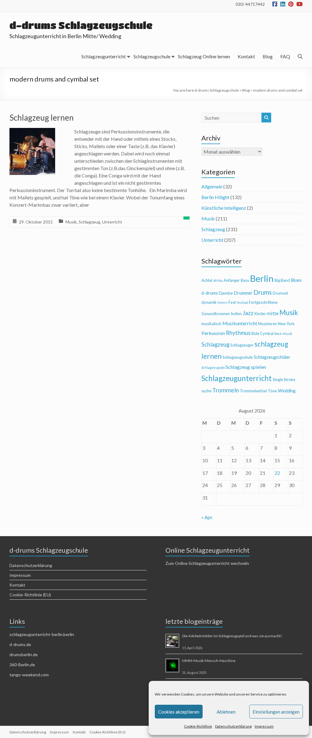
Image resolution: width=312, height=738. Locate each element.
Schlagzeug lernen (41, 117)
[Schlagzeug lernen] (32, 132)
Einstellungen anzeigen (276, 711)
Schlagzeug (89, 221)
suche (206, 390)
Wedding (287, 390)
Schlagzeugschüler (272, 357)
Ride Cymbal (262, 333)
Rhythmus (238, 332)
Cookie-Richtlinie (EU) (30, 594)
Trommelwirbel (253, 390)
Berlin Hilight (215, 197)
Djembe (226, 293)
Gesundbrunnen (215, 313)
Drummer (243, 293)
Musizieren (267, 323)
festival (242, 302)
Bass (245, 280)
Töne (272, 390)
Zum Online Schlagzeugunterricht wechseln (207, 563)
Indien (236, 313)
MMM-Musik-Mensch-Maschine (209, 660)
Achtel (206, 280)
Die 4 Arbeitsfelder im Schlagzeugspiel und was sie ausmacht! (232, 636)
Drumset (280, 293)
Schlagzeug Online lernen (204, 56)
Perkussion (213, 333)
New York (286, 323)
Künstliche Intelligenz (223, 208)
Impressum (264, 726)
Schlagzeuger (242, 345)
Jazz (248, 312)
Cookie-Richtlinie (198, 726)
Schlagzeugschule (151, 56)
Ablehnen (226, 711)
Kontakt (246, 56)
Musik (71, 221)
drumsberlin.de (23, 654)
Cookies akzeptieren (178, 711)
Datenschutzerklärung (233, 726)
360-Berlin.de (22, 664)
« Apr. (207, 517)
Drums (263, 292)
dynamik (209, 302)
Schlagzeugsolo (213, 367)
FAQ (285, 56)
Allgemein (211, 186)
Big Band (282, 280)
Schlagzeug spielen (245, 367)
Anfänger (232, 280)
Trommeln (225, 390)
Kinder (260, 313)
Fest (232, 302)
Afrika (218, 280)
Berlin (262, 278)
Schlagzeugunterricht (103, 56)
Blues (296, 280)
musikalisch (211, 323)
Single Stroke (284, 379)
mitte (272, 313)
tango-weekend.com (29, 674)
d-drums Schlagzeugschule (81, 25)
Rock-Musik (283, 334)
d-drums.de (20, 644)
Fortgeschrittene (263, 302)
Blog (268, 56)
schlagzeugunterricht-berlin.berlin (41, 634)
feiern (223, 302)
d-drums (209, 293)
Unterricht (112, 221)
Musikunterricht (239, 323)
